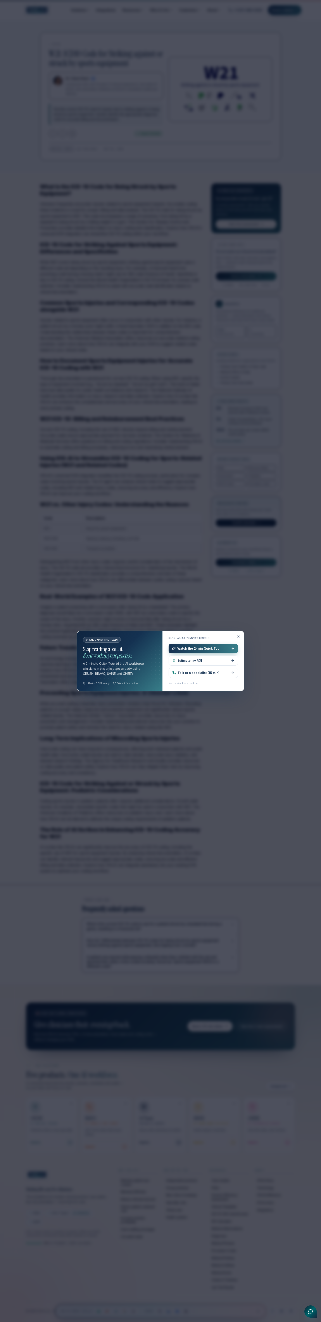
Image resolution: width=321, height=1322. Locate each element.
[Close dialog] (238, 636)
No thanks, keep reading (183, 683)
